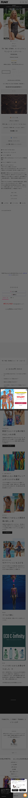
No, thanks (20, 405)
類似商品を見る (15, 790)
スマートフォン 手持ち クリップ (20, 785)
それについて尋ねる (22, 790)
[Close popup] (26, 780)
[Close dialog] (26, 389)
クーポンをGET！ (20, 403)
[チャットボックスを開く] (25, 795)
